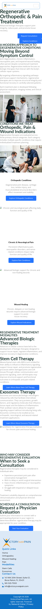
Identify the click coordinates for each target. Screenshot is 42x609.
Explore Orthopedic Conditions (21, 198)
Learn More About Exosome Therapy (20, 423)
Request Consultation (29, 36)
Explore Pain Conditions (21, 260)
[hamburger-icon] (36, 5)
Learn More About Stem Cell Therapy (20, 387)
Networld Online (18, 604)
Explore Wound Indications (21, 322)
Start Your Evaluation (20, 528)
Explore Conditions (30, 41)
